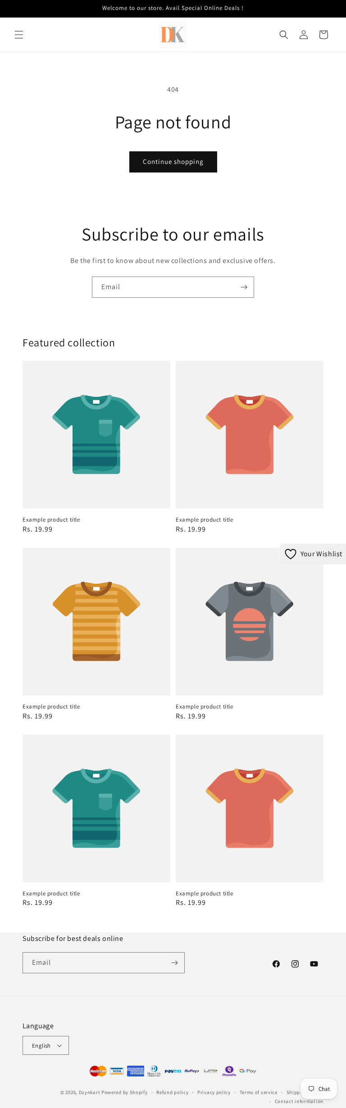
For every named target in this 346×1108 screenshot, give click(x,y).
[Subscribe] (244, 287)
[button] (19, 35)
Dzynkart (89, 1092)
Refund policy (172, 1092)
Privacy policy (214, 1092)
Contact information (299, 1101)
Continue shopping (173, 161)
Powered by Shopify (124, 1092)
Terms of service (259, 1092)
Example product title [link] (51, 519)
